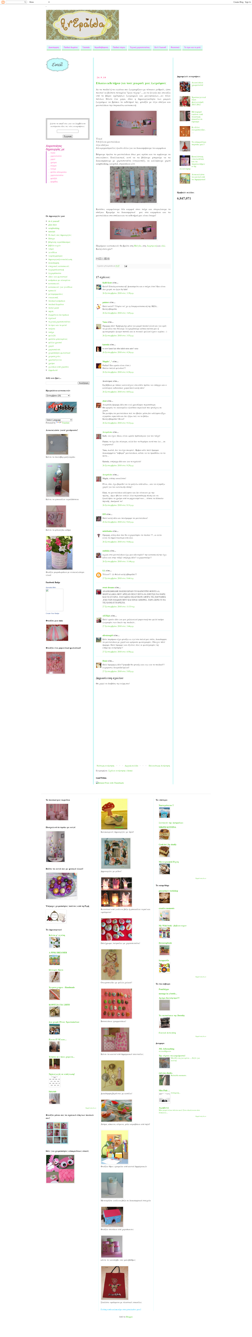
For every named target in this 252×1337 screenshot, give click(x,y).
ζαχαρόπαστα (54, 273)
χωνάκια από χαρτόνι (58, 366)
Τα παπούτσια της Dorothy (172, 1015)
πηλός (51, 311)
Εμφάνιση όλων (91, 1108)
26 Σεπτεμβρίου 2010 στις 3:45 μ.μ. (118, 312)
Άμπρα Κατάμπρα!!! (169, 997)
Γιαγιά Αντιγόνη (167, 1032)
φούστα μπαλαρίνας (58, 339)
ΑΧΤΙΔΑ (106, 615)
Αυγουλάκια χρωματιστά (197, 83)
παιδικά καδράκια (56, 300)
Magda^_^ (107, 361)
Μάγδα (137, 245)
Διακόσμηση (54, 47)
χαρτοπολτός (54, 349)
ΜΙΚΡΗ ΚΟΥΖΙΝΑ (167, 827)
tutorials (51, 231)
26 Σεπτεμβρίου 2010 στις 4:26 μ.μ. (118, 352)
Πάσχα (51, 238)
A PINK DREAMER (58, 952)
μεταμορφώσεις (55, 294)
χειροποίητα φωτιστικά (59, 352)
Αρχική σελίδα (131, 765)
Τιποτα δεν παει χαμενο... (62, 1056)
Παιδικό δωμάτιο (71, 47)
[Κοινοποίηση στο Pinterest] (108, 258)
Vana (105, 321)
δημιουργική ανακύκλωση (60, 259)
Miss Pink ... (164, 1090)
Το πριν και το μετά (192, 47)
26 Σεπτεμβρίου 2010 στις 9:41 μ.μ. (118, 521)
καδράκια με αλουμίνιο (59, 280)
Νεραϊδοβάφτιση (101, 47)
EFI (104, 514)
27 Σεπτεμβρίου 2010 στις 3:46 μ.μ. (118, 626)
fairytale (52, 1091)
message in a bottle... (168, 993)
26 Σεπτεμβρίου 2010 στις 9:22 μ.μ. (118, 422)
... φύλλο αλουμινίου (57, 172)
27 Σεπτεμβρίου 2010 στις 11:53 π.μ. (119, 606)
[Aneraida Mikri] (54, 610)
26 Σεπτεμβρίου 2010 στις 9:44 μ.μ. (118, 541)
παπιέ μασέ (53, 307)
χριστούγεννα (55, 359)
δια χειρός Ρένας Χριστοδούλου (64, 1021)
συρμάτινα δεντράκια (58, 314)
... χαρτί (51, 159)
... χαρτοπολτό (55, 156)
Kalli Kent (107, 282)
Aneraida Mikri (51, 587)
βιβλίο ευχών (54, 245)
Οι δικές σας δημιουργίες (59, 235)
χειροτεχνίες (54, 356)
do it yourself (53, 221)
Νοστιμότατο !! (166, 805)
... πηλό (51, 153)
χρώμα (51, 363)
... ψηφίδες (53, 181)
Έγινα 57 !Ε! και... (58, 1039)
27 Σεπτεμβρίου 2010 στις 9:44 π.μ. (118, 578)
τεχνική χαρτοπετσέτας (59, 321)
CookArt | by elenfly (167, 844)
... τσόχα (52, 169)
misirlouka (107, 531)
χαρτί (51, 346)
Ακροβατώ (164, 1107)
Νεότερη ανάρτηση (105, 765)
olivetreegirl (108, 635)
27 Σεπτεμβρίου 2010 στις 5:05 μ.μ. (118, 671)
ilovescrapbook (165, 942)
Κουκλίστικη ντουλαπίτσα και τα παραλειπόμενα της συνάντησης (192, 162)
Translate (65, 422)
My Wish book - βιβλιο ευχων (173, 925)
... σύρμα (52, 165)
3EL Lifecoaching (166, 1048)
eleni (105, 400)
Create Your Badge (52, 613)
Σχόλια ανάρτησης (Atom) (120, 770)
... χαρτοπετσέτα (55, 175)
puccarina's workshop (168, 890)
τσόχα (51, 332)
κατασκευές (53, 283)
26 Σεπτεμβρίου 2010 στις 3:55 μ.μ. (118, 335)
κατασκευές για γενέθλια (60, 287)
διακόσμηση (53, 262)
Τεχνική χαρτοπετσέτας (140, 47)
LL (104, 570)
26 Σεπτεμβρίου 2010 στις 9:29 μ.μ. (118, 465)
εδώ (163, 245)
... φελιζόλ (52, 178)
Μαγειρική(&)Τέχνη (169, 861)
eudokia (106, 550)
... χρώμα (52, 162)
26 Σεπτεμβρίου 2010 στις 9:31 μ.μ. (118, 505)
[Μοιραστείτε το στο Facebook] (105, 258)
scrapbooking (53, 228)
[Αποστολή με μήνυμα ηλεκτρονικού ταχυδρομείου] (97, 258)
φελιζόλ (52, 335)
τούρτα (51, 328)
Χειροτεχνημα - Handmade (62, 987)
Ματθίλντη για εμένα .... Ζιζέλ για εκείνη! (185, 1059)
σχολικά (52, 318)
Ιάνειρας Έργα (56, 969)
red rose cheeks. (166, 1072)
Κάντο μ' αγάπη (57, 935)
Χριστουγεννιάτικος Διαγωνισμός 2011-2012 (199, 101)
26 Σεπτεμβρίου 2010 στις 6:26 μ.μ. (118, 372)
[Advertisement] (149, 64)
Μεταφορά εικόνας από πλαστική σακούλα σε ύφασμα (197, 116)
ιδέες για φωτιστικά (57, 276)
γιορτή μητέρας (55, 255)
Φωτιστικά (175, 47)
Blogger (129, 1316)
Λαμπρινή (152, 245)
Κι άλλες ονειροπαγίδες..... (199, 130)
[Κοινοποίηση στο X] (102, 258)
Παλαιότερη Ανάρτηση (159, 765)
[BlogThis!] (100, 258)
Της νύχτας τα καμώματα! (172, 1055)
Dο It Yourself (160, 47)
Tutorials (86, 47)
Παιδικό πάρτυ (119, 47)
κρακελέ (52, 290)
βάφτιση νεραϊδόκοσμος (59, 242)
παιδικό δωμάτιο (56, 304)
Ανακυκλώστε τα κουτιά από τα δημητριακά (198, 177)
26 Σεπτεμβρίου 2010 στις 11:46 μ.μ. (119, 561)
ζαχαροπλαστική (56, 269)
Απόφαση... (175, 1092)
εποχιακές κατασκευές (58, 266)
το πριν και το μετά (57, 325)
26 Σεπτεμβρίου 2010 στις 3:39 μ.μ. (118, 293)
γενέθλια (52, 252)
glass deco (52, 224)
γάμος (51, 248)
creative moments (166, 908)
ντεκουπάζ (53, 297)
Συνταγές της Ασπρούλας (171, 822)
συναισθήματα (165, 1051)
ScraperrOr (164, 960)
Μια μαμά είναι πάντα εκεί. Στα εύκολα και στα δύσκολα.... (179, 1111)
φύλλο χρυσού (55, 342)
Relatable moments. (179, 1075)
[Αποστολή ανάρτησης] (125, 266)
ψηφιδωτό (52, 370)
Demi (105, 660)
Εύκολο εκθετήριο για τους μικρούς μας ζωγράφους (131, 83)
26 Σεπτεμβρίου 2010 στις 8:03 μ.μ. (118, 391)
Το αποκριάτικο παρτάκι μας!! (199, 143)
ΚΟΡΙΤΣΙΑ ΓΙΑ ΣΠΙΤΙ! (59, 1004)
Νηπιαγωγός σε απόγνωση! (62, 1074)
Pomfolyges (164, 989)
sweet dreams (108, 587)
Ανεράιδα (107, 432)
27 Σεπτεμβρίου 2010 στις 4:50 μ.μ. (118, 651)
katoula (106, 344)
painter (106, 302)
